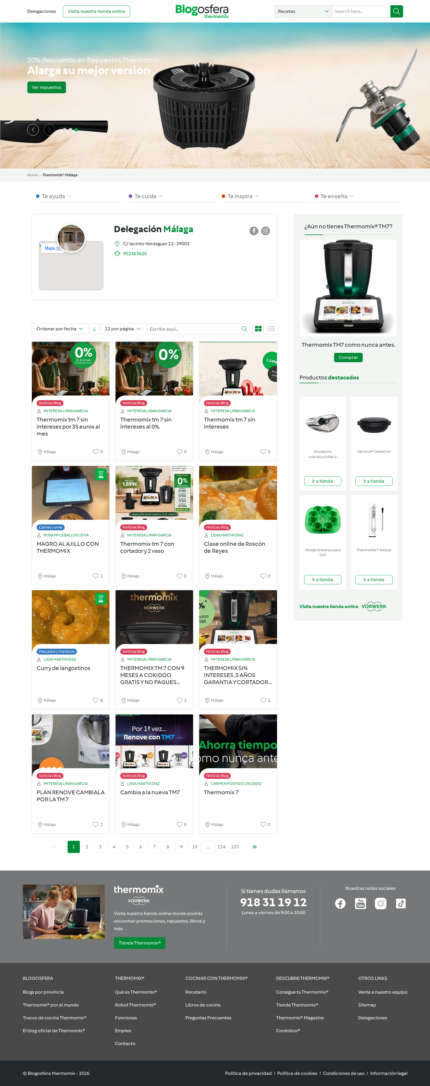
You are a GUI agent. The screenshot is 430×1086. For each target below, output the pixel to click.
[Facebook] (340, 903)
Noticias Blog (50, 403)
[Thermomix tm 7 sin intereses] (238, 375)
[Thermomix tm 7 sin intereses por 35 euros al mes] (70, 375)
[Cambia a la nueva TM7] (154, 748)
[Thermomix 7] (238, 748)
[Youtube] (360, 903)
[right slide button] (49, 130)
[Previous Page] (54, 847)
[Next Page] (254, 847)
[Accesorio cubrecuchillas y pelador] (322, 421)
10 (194, 847)
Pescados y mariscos (57, 651)
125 (235, 847)
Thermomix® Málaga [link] (60, 175)
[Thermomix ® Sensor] (374, 520)
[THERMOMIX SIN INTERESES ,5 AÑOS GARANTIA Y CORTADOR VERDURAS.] (238, 624)
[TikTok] (400, 903)
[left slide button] (33, 130)
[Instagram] (380, 903)
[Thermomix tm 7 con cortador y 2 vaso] (154, 499)
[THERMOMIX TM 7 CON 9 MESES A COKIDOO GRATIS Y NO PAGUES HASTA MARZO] (154, 624)
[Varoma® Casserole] (374, 421)
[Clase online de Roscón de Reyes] (238, 499)
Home (32, 175)
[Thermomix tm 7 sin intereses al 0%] (154, 375)
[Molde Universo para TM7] (322, 520)
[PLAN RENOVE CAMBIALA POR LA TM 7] (70, 748)
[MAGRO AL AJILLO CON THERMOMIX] (70, 499)
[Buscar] (397, 11)
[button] (303, 11)
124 (222, 847)
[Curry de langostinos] (70, 624)
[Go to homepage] (202, 11)
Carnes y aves (50, 527)
